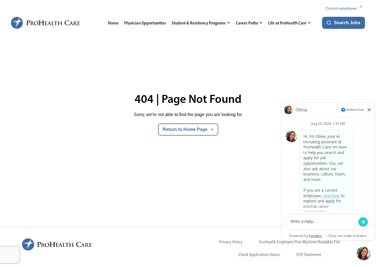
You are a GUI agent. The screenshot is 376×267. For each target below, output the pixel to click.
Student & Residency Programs (198, 23)
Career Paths (247, 23)
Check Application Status (259, 254)
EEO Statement (308, 254)
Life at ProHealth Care (287, 23)
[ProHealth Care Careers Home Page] (45, 23)
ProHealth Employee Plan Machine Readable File (299, 241)
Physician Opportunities (145, 23)
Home (113, 23)
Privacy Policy (231, 241)
